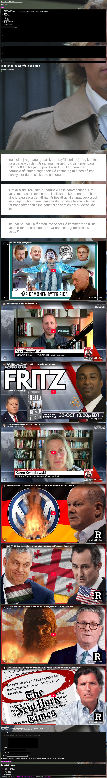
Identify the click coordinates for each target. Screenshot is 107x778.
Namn (3, 750)
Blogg (5, 13)
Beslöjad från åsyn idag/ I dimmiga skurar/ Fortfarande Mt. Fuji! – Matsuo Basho (26, 11)
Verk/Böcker (7, 22)
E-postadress (5, 753)
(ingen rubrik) (7, 771)
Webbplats (4, 755)
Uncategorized (5, 727)
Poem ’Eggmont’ (8, 768)
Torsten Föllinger (8, 21)
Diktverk (6, 14)
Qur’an (6, 18)
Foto (5, 17)
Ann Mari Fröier (8, 10)
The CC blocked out (9, 769)
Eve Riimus (7, 15)
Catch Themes (48, 776)
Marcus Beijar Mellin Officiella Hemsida (11, 2)
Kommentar (4, 747)
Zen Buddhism (8, 24)
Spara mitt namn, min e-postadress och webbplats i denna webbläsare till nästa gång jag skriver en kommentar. (33, 758)
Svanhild (6, 20)
